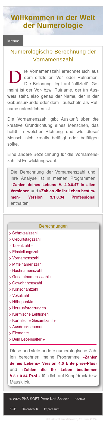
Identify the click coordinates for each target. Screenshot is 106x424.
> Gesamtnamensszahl (30, 276)
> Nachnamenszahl (25, 270)
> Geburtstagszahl (24, 239)
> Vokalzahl (19, 295)
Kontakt (80, 399)
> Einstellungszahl (24, 251)
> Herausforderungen (27, 307)
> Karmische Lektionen (29, 314)
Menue (13, 40)
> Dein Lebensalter (27, 339)
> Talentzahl (21, 245)
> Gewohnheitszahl (25, 282)
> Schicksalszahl (23, 232)
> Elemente (19, 332)
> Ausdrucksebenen (26, 326)
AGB (13, 409)
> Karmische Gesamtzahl (32, 320)
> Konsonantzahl (23, 289)
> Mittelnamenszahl (25, 264)
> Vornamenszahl (24, 257)
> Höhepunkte (21, 301)
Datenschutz (30, 409)
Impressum (52, 409)
